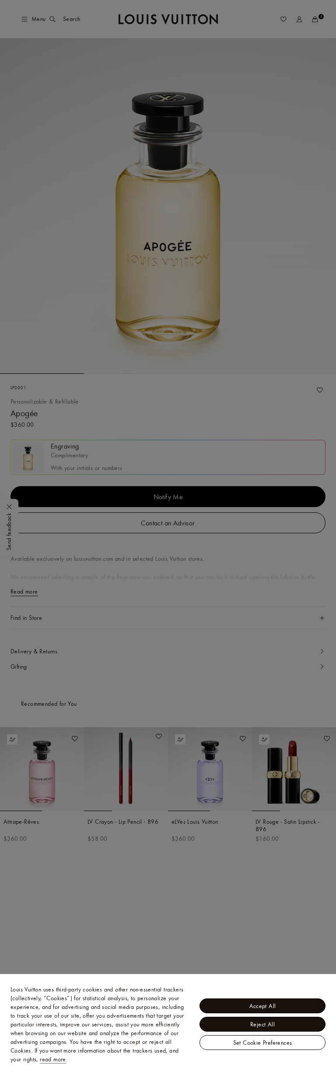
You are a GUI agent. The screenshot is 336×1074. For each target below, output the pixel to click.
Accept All (262, 1006)
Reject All (262, 1024)
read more (53, 1059)
